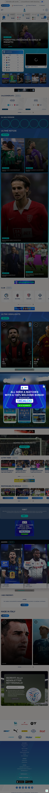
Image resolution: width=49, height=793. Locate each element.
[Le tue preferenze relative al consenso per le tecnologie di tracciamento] (47, 791)
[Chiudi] (44, 387)
